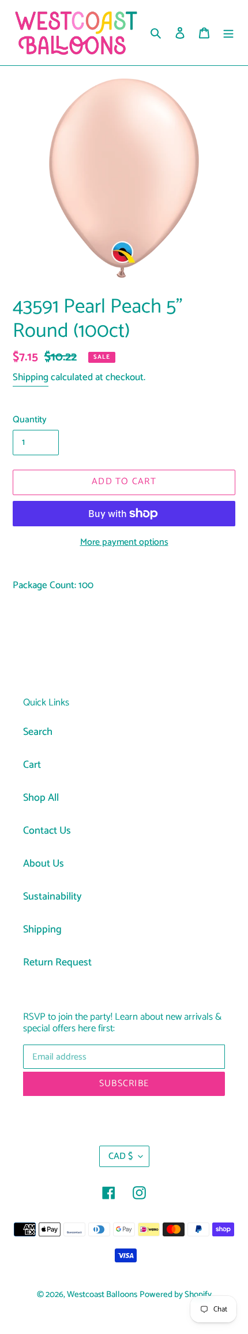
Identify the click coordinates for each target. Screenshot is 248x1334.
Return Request (57, 962)
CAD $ (120, 1156)
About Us (43, 863)
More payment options (124, 542)
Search (37, 732)
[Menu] (228, 32)
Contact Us (47, 830)
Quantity (30, 420)
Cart (32, 765)
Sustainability (52, 896)
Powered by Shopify (176, 1295)
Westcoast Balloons (102, 1295)
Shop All (41, 798)
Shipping (30, 377)
